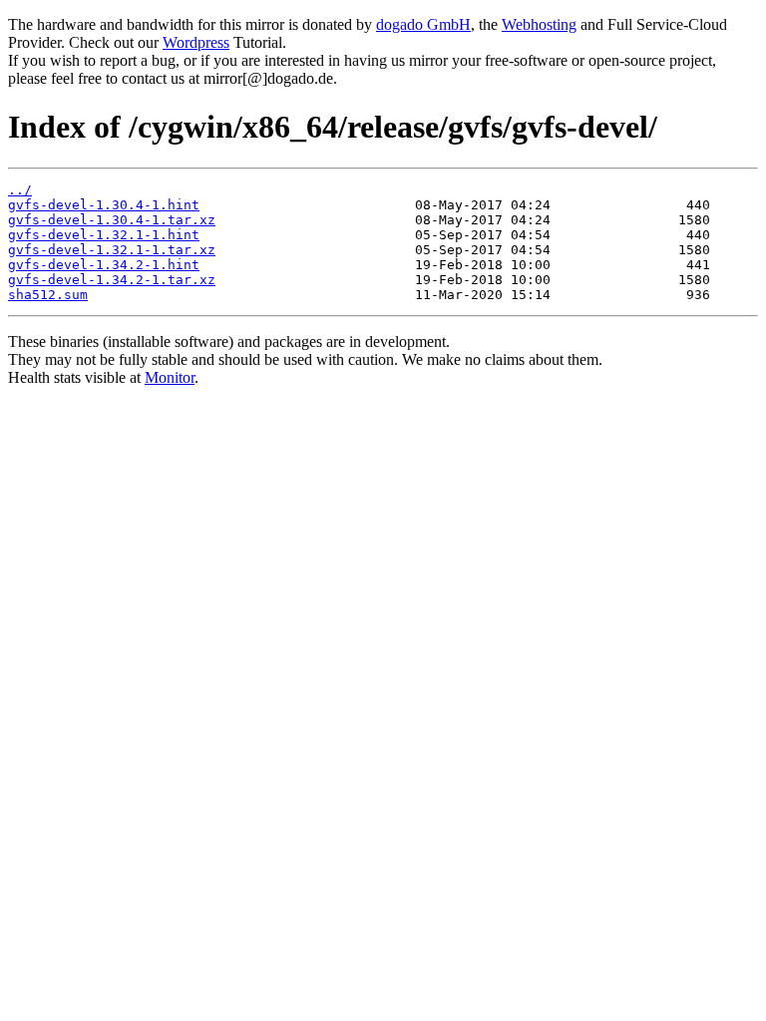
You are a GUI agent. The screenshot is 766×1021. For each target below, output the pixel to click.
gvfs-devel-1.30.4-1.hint (103, 204)
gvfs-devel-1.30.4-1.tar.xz (111, 219)
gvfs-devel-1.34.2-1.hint (103, 264)
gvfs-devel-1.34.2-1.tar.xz (111, 279)
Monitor (169, 377)
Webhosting (539, 24)
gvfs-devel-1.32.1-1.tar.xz (111, 249)
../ (20, 189)
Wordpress (196, 42)
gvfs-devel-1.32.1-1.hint (103, 234)
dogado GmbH (423, 24)
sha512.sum (48, 294)
